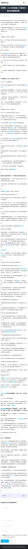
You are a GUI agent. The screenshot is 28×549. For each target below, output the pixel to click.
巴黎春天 (9, 244)
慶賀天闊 (5, 191)
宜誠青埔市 (5, 387)
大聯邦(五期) (9, 443)
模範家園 (9, 331)
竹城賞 (11, 127)
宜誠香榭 (4, 408)
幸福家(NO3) (4, 250)
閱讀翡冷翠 (15, 330)
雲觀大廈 (8, 53)
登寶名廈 (15, 138)
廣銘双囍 (13, 382)
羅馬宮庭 (14, 169)
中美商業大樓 (23, 268)
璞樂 (9, 486)
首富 (22, 234)
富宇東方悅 (23, 45)
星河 (13, 131)
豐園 (17, 280)
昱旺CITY (6, 378)
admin (8, 16)
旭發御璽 (13, 405)
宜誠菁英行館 (21, 418)
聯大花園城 (23, 146)
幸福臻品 (7, 330)
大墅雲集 (14, 122)
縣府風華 (11, 475)
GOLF (20, 265)
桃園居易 (3, 393)
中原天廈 (25, 27)
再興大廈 (21, 226)
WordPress (23, 546)
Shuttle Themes (11, 546)
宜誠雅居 (9, 131)
